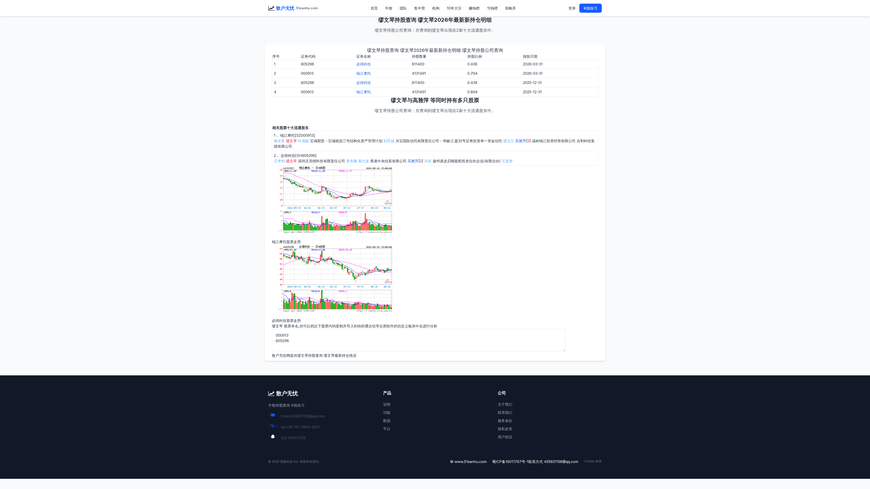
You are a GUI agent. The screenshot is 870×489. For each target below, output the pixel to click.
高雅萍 (520, 141)
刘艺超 (389, 141)
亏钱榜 (492, 8)
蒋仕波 (363, 161)
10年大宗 (454, 8)
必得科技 (363, 64)
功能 (386, 412)
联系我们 (505, 412)
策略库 (510, 8)
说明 (386, 404)
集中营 (419, 8)
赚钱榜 (474, 8)
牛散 (388, 8)
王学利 (279, 161)
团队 (403, 8)
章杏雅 (351, 161)
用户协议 (505, 437)
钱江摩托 (363, 73)
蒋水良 (279, 141)
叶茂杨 (303, 141)
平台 (386, 429)
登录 (572, 8)
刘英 (428, 161)
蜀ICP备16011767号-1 (510, 461)
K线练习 (590, 8)
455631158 (296, 438)
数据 (386, 420)
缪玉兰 (508, 141)
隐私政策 (505, 429)
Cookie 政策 (593, 461)
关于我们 (505, 404)
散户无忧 (285, 8)
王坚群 (507, 161)
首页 (374, 8)
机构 (436, 8)
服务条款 (505, 420)
